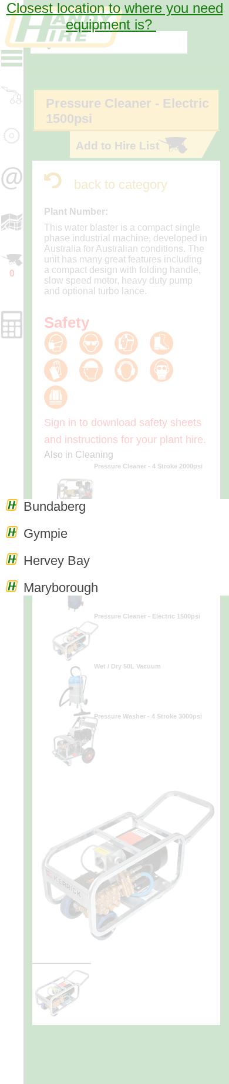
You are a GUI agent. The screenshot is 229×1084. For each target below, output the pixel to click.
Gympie (45, 533)
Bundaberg (54, 506)
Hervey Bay (56, 560)
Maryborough (60, 587)
